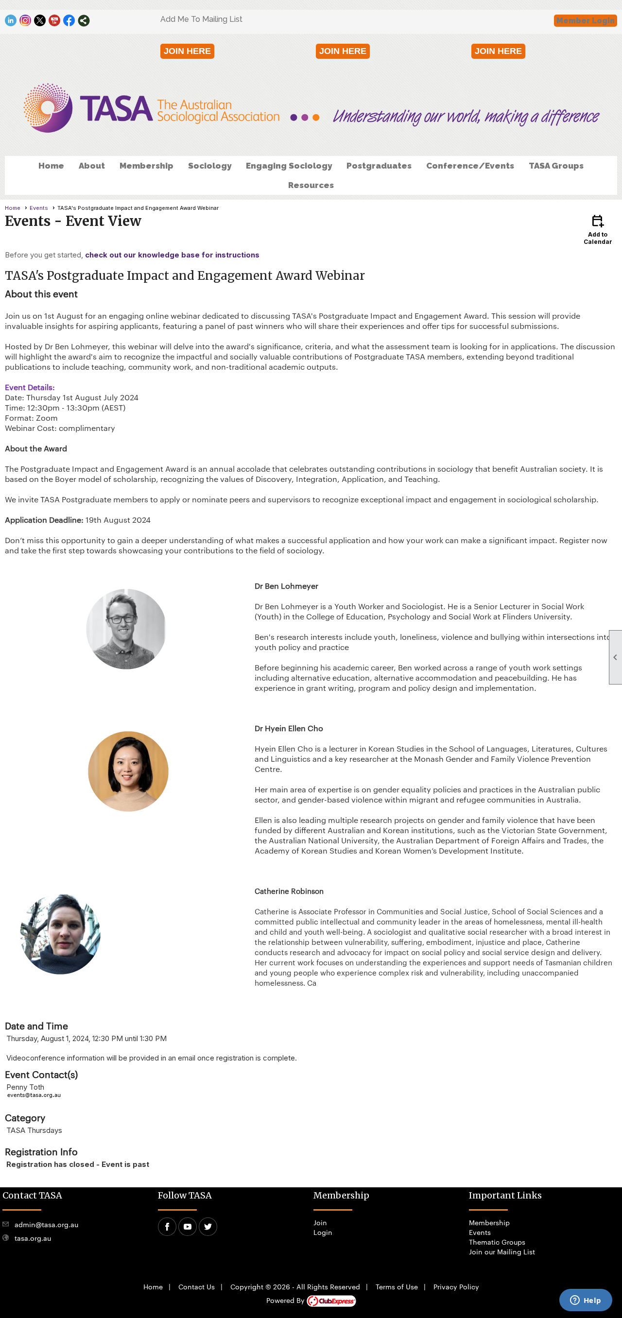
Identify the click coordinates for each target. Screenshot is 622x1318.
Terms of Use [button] (397, 1286)
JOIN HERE (187, 51)
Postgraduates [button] (379, 166)
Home (51, 166)
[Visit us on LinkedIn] (11, 21)
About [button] (92, 166)
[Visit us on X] (40, 21)
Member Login (585, 20)
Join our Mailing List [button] (502, 1251)
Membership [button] (146, 166)
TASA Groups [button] (556, 166)
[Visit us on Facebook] (69, 21)
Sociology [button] (209, 166)
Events (39, 208)
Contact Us (196, 1286)
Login (322, 1232)
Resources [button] (311, 185)
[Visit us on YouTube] (55, 21)
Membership (489, 1222)
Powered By (286, 1300)
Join (320, 1222)
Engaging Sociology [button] (289, 166)
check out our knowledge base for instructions (172, 254)
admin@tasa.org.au (46, 1224)
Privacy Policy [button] (456, 1286)
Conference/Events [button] (470, 166)
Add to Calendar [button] (598, 229)
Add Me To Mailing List (201, 19)
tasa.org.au (33, 1238)
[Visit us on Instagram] (25, 21)
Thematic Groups (497, 1242)
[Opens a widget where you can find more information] (585, 1301)
